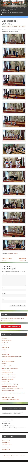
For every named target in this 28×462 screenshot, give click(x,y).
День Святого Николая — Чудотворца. (10, 384)
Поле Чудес (4, 352)
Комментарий (5, 274)
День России (4, 345)
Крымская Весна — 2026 (7, 372)
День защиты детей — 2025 (8, 397)
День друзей (4, 349)
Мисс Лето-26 (5, 342)
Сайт (3, 299)
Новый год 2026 (5, 381)
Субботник (4, 363)
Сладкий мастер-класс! (6, 340)
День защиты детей (6, 359)
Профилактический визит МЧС (8, 377)
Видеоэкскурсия (5, 347)
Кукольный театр (5, 354)
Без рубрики (22, 26)
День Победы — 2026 (6, 366)
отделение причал (5, 442)
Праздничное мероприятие (7, 379)
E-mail (4, 293)
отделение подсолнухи (7, 444)
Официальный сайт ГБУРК (13, 3)
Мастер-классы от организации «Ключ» (10, 399)
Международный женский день (22, 259)
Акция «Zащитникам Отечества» (7, 259)
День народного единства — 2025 (9, 386)
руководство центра (6, 440)
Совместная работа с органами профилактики (11, 356)
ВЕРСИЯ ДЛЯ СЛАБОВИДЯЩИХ (11, 326)
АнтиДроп (3, 318)
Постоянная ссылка (12, 253)
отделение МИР (5, 447)
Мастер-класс (4, 338)
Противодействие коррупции (12, 318)
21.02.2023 (14, 26)
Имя (3, 287)
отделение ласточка (6, 449)
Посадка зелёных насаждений (8, 361)
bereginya (8, 26)
